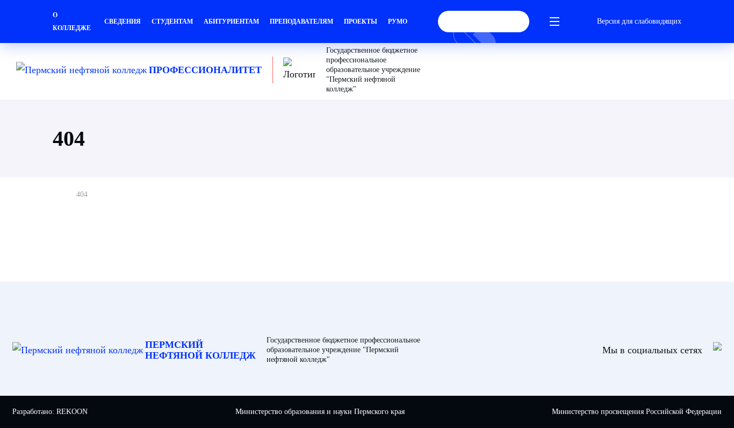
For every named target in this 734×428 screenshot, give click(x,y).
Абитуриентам (231, 21)
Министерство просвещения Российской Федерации (637, 412)
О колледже (72, 21)
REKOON (72, 412)
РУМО (397, 21)
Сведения (122, 21)
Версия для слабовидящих (639, 21)
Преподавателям (301, 21)
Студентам (172, 21)
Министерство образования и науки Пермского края (320, 412)
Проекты (360, 21)
